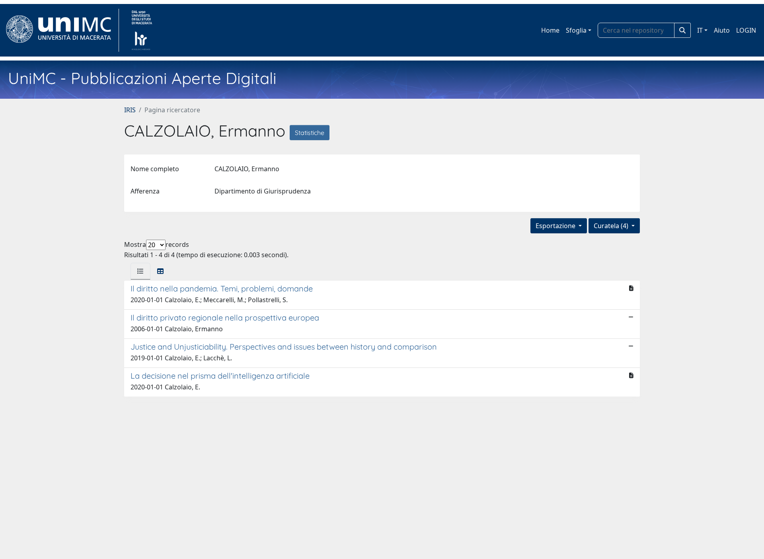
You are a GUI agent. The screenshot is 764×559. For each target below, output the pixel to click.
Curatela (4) (612, 225)
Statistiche (309, 133)
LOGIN (746, 30)
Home (550, 30)
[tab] (140, 271)
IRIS (130, 110)
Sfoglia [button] (576, 30)
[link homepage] (62, 30)
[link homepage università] (141, 30)
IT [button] (700, 30)
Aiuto (722, 30)
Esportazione (556, 225)
